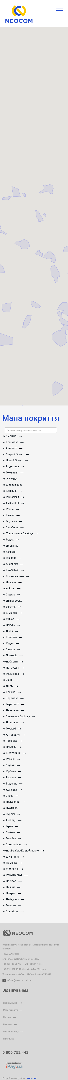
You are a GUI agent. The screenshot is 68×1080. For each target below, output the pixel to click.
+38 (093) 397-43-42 (11, 969)
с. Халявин (10, 551)
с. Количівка (11, 442)
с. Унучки (9, 765)
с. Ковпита (10, 637)
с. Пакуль (9, 625)
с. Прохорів (10, 655)
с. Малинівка (11, 673)
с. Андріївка (11, 564)
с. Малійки (10, 838)
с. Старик (9, 594)
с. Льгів (8, 686)
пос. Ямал (9, 588)
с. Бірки (8, 826)
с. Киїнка (9, 515)
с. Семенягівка (12, 844)
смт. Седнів (10, 661)
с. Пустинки (11, 808)
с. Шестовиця (12, 753)
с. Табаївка (10, 740)
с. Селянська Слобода (17, 716)
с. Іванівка (10, 557)
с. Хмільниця (11, 503)
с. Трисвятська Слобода (18, 533)
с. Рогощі (9, 759)
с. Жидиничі (10, 868)
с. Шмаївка (10, 612)
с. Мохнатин (11, 472)
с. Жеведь (10, 820)
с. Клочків (9, 692)
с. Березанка (11, 704)
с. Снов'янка (11, 527)
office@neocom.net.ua (19, 980)
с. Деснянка (11, 545)
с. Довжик (10, 582)
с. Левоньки (11, 722)
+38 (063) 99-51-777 (11, 964)
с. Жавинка (10, 448)
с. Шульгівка (11, 856)
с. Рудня (8, 643)
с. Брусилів (10, 521)
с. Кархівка (10, 789)
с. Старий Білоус (13, 454)
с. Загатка (9, 606)
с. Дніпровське (13, 600)
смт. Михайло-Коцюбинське (21, 850)
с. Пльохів (9, 746)
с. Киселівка (11, 570)
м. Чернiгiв (10, 436)
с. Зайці (8, 679)
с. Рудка (8, 539)
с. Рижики (10, 777)
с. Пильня (9, 887)
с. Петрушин (11, 667)
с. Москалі (10, 728)
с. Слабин (9, 832)
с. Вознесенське (13, 576)
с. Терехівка (11, 698)
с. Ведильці (10, 783)
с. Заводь (9, 649)
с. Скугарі (9, 814)
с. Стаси (8, 795)
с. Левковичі (11, 710)
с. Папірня (9, 893)
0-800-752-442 (44, 974)
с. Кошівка (10, 490)
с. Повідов (10, 881)
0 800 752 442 (15, 1052)
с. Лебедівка (11, 899)
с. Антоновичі (12, 734)
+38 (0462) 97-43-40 (34, 964)
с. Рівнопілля (11, 497)
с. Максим (10, 905)
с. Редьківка (11, 466)
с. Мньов (9, 619)
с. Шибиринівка (13, 484)
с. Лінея (8, 631)
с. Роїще (8, 509)
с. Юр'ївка (9, 771)
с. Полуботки (11, 801)
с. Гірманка (10, 862)
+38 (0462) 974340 (25, 974)
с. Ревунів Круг (13, 875)
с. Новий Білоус (13, 460)
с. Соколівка (11, 911)
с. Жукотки (10, 478)
